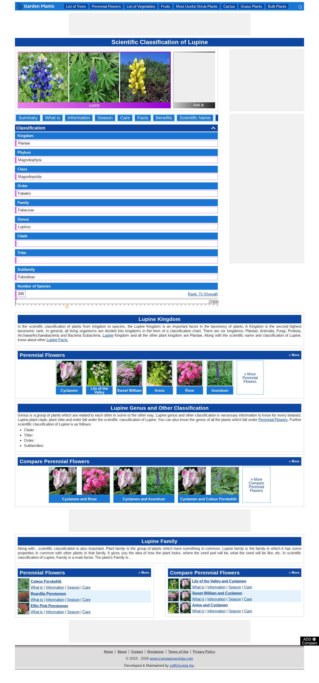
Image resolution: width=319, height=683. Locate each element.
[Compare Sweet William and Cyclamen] (179, 596)
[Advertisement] (159, 24)
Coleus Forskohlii (46, 581)
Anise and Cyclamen (210, 605)
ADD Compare (309, 641)
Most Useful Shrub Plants (197, 6)
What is (52, 118)
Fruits (165, 6)
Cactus (229, 6)
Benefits (164, 118)
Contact (137, 652)
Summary (28, 118)
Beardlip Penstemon (48, 593)
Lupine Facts (57, 340)
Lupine (94, 105)
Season (105, 118)
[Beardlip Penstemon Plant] (23, 596)
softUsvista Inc (182, 665)
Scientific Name (195, 118)
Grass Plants (251, 6)
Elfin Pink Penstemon (49, 606)
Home (108, 652)
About (122, 652)
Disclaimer (155, 652)
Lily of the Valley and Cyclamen (219, 581)
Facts (142, 118)
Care (125, 118)
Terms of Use (178, 652)
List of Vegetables (141, 6)
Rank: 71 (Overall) (203, 294)
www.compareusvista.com (171, 658)
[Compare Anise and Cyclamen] (179, 608)
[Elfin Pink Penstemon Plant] (23, 609)
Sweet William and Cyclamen (217, 593)
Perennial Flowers (106, 6)
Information (79, 118)
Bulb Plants (277, 6)
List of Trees (76, 6)
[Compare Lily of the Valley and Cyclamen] (179, 584)
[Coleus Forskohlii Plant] (23, 584)
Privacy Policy (204, 652)
